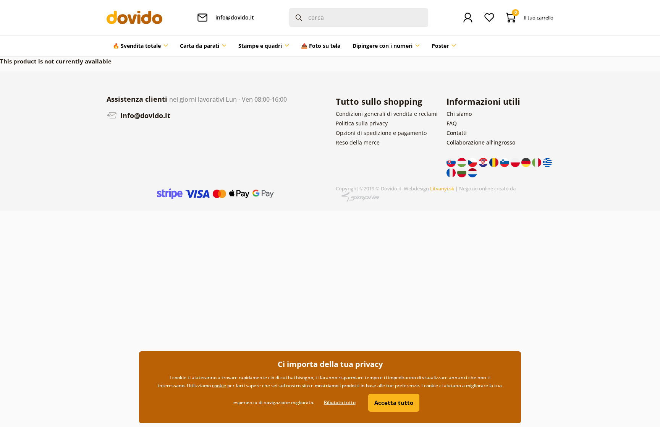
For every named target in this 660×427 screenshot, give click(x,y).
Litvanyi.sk (442, 188)
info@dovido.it (144, 115)
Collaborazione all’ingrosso (480, 142)
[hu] (462, 162)
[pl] (516, 162)
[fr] (451, 171)
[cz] (473, 162)
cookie (219, 385)
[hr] (484, 162)
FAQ (451, 123)
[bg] (462, 171)
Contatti (456, 132)
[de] (526, 162)
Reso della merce (358, 142)
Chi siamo (459, 113)
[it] (537, 162)
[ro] (494, 162)
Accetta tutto (393, 402)
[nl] (472, 171)
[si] (505, 162)
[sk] (451, 162)
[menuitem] (140, 46)
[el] (547, 162)
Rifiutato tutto (340, 402)
